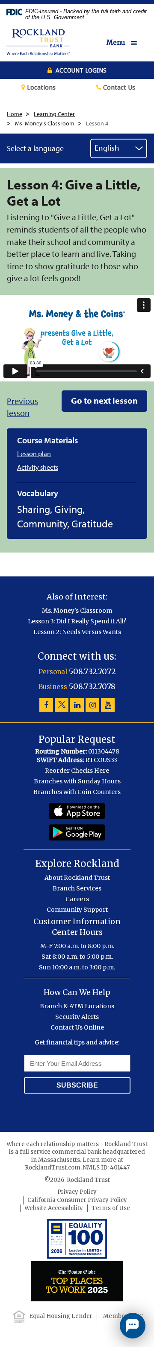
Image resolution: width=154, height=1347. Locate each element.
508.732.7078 (92, 686)
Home (14, 114)
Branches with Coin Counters (77, 792)
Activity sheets (37, 467)
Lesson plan (34, 454)
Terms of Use (111, 1208)
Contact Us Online (77, 1027)
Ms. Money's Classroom (44, 123)
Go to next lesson (104, 400)
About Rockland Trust (77, 878)
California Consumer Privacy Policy (77, 1200)
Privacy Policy (77, 1192)
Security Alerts (77, 1017)
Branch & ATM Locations (77, 1006)
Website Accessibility (53, 1208)
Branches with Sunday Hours (77, 781)
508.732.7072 (92, 671)
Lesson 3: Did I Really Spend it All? (77, 621)
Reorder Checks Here (77, 770)
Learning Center (54, 114)
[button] (127, 43)
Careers (77, 899)
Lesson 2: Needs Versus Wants (77, 632)
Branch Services (77, 888)
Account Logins (80, 70)
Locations (40, 87)
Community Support (77, 910)
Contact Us (118, 87)
